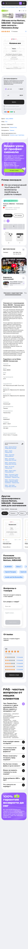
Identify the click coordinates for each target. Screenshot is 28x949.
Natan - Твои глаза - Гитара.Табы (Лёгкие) (10, 486)
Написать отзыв (14, 675)
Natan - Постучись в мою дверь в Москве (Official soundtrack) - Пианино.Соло (12, 476)
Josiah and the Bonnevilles (14, 577)
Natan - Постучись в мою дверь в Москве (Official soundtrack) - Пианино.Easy (12, 481)
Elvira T (18, 566)
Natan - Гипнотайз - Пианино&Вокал (10, 455)
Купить (14, 102)
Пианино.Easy (13, 127)
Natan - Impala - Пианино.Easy (9, 451)
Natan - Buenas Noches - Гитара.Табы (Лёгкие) (11, 447)
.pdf (8, 95)
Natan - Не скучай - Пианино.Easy (10, 467)
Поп (6, 121)
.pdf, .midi (9, 89)
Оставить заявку (14, 170)
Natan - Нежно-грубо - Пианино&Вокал (11, 471)
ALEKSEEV (8, 566)
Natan (7, 118)
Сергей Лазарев (10, 572)
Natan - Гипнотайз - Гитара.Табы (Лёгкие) (10, 459)
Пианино (12, 130)
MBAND (11, 118)
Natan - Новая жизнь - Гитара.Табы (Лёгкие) (11, 463)
